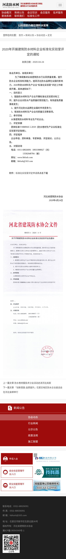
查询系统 (6, 16)
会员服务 (45, 12)
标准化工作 (33, 16)
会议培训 (32, 12)
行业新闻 (33, 423)
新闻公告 (19, 12)
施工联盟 (33, 441)
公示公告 (33, 429)
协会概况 (6, 12)
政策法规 (33, 435)
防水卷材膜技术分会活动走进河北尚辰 (32, 383)
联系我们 (19, 16)
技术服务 (58, 12)
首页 (21, 35)
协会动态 (41, 35)
